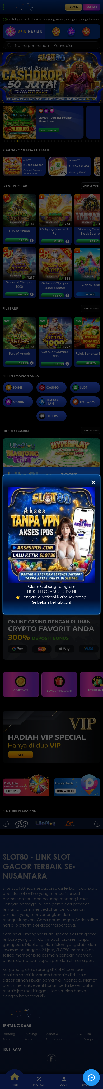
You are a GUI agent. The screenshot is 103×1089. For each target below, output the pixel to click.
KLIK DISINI (66, 591)
